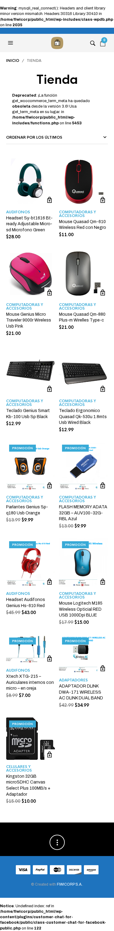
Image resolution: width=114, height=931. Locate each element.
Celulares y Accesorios (19, 768)
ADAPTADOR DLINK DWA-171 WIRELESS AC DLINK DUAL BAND (81, 692)
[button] (11, 43)
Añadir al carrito (49, 200)
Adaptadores (73, 680)
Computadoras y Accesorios (77, 214)
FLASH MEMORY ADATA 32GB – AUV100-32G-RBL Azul (83, 513)
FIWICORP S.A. (69, 884)
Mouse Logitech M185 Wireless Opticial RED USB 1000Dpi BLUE (80, 609)
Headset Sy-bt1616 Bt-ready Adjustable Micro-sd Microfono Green (29, 224)
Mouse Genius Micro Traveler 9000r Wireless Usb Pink (28, 320)
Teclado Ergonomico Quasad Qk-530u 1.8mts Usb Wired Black (83, 416)
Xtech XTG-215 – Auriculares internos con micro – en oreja (30, 682)
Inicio (12, 60)
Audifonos (18, 212)
